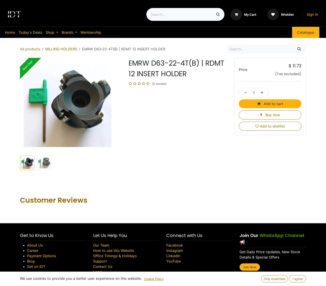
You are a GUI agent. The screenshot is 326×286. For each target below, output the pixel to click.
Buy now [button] (272, 115)
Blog (31, 261)
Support (100, 261)
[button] (24, 105)
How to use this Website (113, 250)
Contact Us (102, 266)
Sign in (312, 14)
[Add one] (263, 92)
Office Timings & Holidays (115, 256)
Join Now (249, 267)
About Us (35, 245)
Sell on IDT (36, 266)
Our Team (101, 245)
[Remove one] (244, 92)
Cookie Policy (154, 279)
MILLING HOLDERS (61, 49)
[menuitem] (10, 32)
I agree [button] (298, 279)
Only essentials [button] (274, 279)
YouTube (173, 261)
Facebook (174, 245)
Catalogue (305, 32)
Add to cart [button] (273, 104)
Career (32, 250)
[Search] (218, 14)
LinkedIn (173, 256)
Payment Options (41, 256)
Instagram (174, 250)
